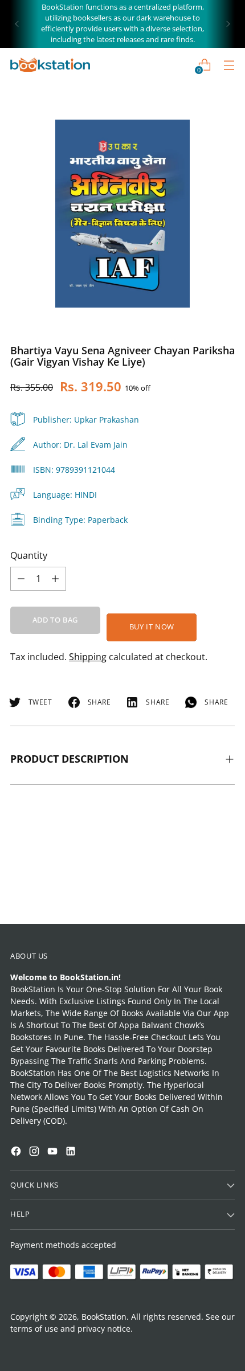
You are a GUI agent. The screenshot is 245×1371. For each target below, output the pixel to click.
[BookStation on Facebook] (17, 1152)
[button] (30, 1222)
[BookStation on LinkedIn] (72, 1152)
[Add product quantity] (21, 578)
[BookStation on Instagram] (35, 1152)
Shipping (88, 656)
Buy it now (151, 627)
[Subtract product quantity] (55, 578)
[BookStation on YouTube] (53, 1152)
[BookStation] (50, 65)
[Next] (227, 24)
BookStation (103, 1316)
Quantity (28, 555)
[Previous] (17, 24)
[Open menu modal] (228, 64)
